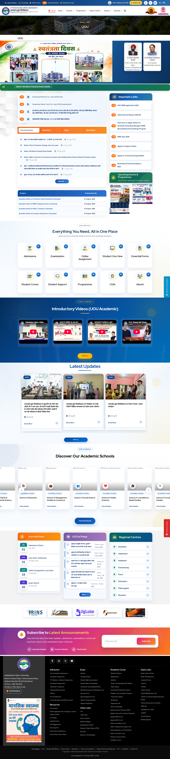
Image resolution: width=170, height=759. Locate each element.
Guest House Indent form (58, 731)
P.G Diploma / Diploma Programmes (61, 680)
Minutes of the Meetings (88, 735)
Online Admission (51, 3)
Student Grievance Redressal (106, 749)
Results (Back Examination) (89, 683)
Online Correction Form (117, 733)
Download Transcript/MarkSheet (91, 687)
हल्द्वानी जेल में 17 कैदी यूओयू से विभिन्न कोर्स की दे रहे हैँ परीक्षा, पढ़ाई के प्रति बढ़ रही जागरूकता (82, 563)
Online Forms (36, 3)
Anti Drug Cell (54, 727)
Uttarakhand (26, 11)
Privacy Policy (65, 749)
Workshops (90, 130)
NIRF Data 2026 (120, 137)
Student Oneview (116, 673)
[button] (21, 490)
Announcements (26, 130)
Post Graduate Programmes (59, 673)
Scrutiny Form (85, 693)
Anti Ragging (36, 749)
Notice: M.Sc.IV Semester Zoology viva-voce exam (41, 145)
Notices (107, 11)
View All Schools (85, 521)
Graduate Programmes (57, 676)
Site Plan (83, 731)
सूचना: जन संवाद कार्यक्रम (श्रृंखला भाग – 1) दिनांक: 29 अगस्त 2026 (43, 139)
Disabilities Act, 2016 (147, 709)
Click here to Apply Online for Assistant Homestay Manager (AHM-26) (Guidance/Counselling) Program (129, 126)
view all (61, 181)
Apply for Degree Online (124, 146)
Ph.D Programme (55, 696)
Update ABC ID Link (116, 720)
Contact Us (133, 749)
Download (56, 199)
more (84, 594)
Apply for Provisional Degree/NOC (128, 156)
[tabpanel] (62, 161)
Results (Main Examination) (89, 680)
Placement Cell (115, 703)
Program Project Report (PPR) (89, 728)
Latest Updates (12, 3)
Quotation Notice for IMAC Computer (31, 208)
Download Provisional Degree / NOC (126, 165)
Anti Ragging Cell (55, 724)
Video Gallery (115, 687)
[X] (65, 661)
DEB (20, 12)
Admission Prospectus (57, 687)
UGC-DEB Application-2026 (125, 105)
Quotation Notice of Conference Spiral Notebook (35, 199)
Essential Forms (146, 680)
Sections (117, 11)
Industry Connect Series (117, 737)
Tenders (143, 687)
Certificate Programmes (57, 683)
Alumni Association (116, 706)
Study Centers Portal (147, 673)
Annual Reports (146, 716)
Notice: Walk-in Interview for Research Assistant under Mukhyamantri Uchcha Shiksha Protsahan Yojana (60, 157)
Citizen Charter (145, 690)
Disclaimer (75, 749)
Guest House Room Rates (58, 734)
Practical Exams (86, 676)
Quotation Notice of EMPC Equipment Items (34, 204)
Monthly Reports (146, 719)
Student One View (68, 3)
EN (160, 3)
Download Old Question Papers (120, 690)
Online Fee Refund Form (118, 723)
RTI (82, 711)
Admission (46, 130)
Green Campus (85, 718)
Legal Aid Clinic (54, 721)
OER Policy (84, 715)
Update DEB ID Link (116, 717)
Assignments (115, 676)
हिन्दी (164, 3)
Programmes (81, 11)
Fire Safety (53, 718)
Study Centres (95, 11)
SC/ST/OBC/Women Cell (148, 693)
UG (17, 12)
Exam (66, 130)
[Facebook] (52, 661)
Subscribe (146, 641)
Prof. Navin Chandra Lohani (152, 59)
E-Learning (24, 3)
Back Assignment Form (88, 696)
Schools (69, 11)
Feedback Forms (115, 740)
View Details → (25, 506)
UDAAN (143, 713)
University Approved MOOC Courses (61, 700)
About (60, 11)
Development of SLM (86, 725)
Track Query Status (117, 696)
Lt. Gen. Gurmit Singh (133, 59)
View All (85, 355)
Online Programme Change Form (120, 727)
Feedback (125, 749)
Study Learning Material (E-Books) (121, 683)
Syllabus (113, 680)
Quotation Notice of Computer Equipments (33, 213)
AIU (26, 12)
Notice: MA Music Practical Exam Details (38, 151)
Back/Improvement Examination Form (92, 690)
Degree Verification (86, 703)
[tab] (29, 130)
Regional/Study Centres (57, 690)
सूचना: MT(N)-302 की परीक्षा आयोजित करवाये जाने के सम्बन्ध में (41, 174)
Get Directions (14, 691)
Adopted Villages (85, 721)
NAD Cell (144, 706)
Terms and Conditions (87, 749)
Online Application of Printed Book (120, 730)
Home (53, 11)
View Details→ (52, 506)
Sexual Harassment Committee (150, 703)
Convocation (54, 708)
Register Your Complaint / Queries (121, 693)
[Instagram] (58, 661)
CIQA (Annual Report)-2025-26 (126, 115)
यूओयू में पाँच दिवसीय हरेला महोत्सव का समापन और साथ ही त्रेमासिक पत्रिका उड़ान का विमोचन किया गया (83, 574)
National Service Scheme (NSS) (120, 710)
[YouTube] (71, 661)
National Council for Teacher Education (122, 713)
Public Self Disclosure (147, 676)
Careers (143, 683)
